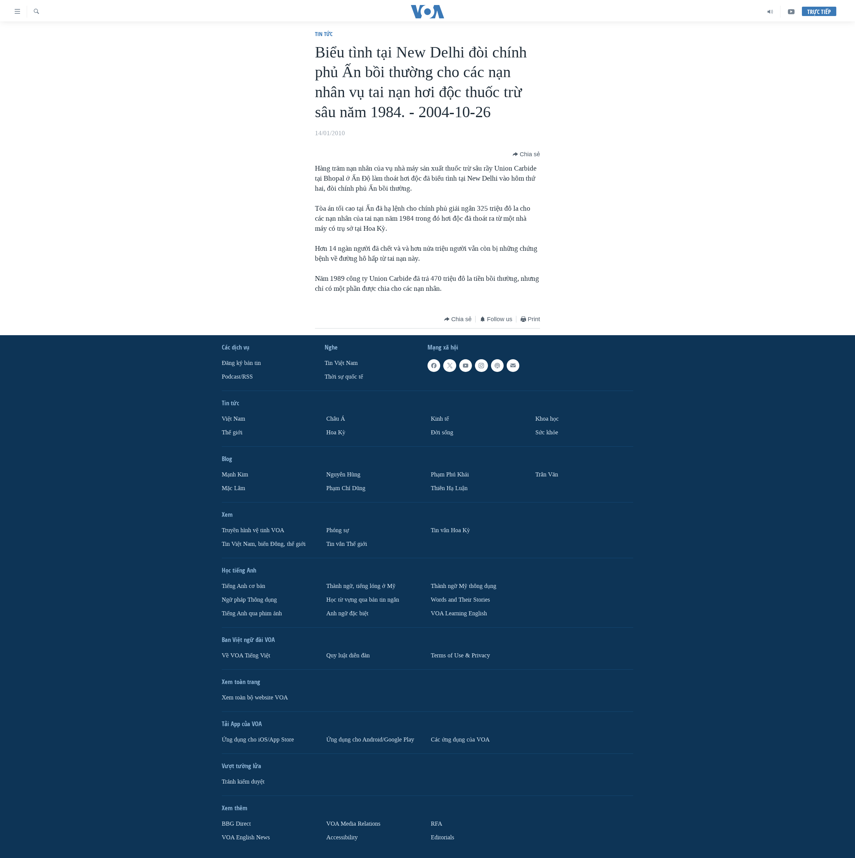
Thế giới (232, 432)
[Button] (526, 154)
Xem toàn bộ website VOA (255, 697)
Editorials (442, 837)
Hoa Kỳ (335, 432)
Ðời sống (442, 432)
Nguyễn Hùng (343, 474)
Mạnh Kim (235, 474)
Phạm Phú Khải (450, 474)
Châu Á (335, 419)
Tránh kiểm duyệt (243, 782)
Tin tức (324, 34)
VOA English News (246, 837)
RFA (436, 824)
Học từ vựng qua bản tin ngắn (362, 600)
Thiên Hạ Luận (449, 488)
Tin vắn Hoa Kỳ (450, 530)
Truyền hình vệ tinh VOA (253, 530)
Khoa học (547, 419)
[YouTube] (791, 12)
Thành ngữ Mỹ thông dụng (463, 586)
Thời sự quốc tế (344, 377)
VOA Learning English (459, 613)
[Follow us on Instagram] (481, 365)
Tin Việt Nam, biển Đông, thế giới (264, 544)
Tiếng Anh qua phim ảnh (252, 613)
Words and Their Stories (460, 600)
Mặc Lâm (233, 488)
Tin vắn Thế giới (346, 544)
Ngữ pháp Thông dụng (249, 600)
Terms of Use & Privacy (460, 655)
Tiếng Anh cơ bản (243, 586)
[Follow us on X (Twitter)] (449, 365)
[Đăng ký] (513, 365)
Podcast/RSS (237, 377)
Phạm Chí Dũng (345, 488)
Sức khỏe (546, 432)
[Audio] (770, 12)
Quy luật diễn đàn (348, 655)
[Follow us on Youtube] (465, 365)
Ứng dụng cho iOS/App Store (258, 739)
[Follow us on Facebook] (434, 365)
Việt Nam (233, 419)
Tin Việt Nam (341, 363)
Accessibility (342, 837)
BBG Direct (236, 824)
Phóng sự (337, 530)
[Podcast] (497, 365)
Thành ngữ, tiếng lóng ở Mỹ (360, 586)
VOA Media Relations (353, 824)
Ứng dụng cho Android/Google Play (370, 739)
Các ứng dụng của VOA (460, 739)
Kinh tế (440, 419)
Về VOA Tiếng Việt (246, 655)
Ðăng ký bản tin (241, 363)
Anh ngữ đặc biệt (347, 613)
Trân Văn (546, 474)
